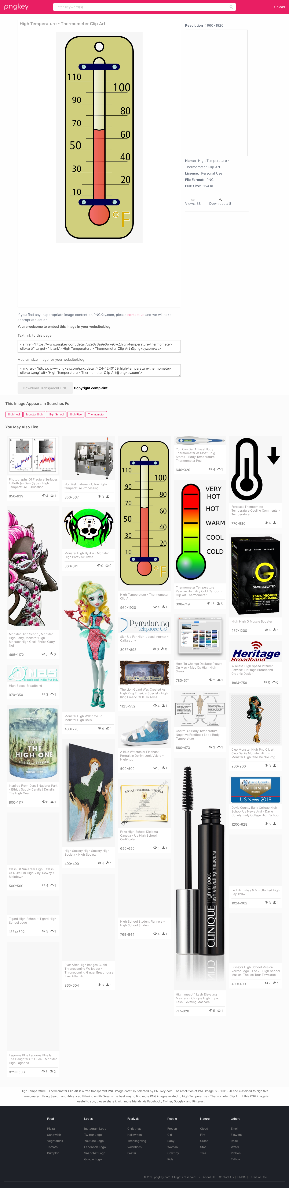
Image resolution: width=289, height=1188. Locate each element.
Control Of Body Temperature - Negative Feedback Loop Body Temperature (198, 734)
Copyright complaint (90, 388)
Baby (171, 1141)
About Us (209, 1177)
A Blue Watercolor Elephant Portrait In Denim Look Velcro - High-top (142, 755)
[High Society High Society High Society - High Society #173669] (88, 793)
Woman (172, 1147)
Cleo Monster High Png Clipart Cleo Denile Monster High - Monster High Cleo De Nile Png (253, 753)
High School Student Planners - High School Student (142, 923)
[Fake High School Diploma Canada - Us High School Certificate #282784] (144, 803)
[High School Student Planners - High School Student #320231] (144, 888)
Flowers (236, 1134)
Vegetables (55, 1141)
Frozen (172, 1128)
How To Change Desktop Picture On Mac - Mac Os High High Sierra (199, 667)
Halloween (134, 1134)
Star (203, 1147)
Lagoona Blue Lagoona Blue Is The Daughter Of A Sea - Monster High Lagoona (33, 1059)
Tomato (52, 1147)
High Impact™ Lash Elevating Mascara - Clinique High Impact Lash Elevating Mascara (198, 998)
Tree (203, 1153)
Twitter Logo (93, 1134)
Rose (234, 1141)
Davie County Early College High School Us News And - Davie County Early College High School (255, 811)
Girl (169, 1134)
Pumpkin (53, 1153)
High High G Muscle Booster (251, 621)
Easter (131, 1153)
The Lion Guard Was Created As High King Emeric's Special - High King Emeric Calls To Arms (144, 693)
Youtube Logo (94, 1141)
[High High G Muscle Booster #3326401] (255, 575)
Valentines (134, 1147)
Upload (279, 7)
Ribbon (236, 1153)
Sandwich (54, 1134)
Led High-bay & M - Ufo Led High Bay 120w (255, 892)
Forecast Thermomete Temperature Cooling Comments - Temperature (255, 510)
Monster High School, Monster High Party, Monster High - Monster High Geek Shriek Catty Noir (32, 639)
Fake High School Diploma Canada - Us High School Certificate (139, 835)
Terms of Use (258, 1177)
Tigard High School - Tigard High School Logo (32, 920)
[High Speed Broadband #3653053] (33, 673)
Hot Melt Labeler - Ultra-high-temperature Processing (86, 486)
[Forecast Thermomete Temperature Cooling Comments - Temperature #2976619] (255, 469)
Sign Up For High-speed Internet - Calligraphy (144, 638)
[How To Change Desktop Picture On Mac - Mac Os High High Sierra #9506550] (200, 637)
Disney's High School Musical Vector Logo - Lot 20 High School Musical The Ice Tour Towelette (255, 970)
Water (235, 1147)
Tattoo (235, 1159)
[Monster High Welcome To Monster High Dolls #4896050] (88, 644)
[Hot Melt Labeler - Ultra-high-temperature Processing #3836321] (88, 458)
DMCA (241, 1177)
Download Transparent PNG (45, 388)
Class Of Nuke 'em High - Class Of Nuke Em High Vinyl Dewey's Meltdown (31, 872)
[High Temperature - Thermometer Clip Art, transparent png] (99, 137)
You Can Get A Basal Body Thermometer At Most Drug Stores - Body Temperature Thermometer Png (195, 454)
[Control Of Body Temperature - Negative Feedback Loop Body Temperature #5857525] (200, 709)
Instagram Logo (95, 1128)
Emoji (234, 1128)
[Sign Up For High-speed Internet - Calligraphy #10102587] (144, 625)
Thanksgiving (136, 1141)
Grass (204, 1141)
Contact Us (226, 1177)
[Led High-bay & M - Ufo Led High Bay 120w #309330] (255, 860)
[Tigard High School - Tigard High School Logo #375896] (33, 905)
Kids (170, 1159)
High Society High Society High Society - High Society (87, 852)
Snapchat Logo (94, 1153)
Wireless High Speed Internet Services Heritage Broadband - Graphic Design (253, 669)
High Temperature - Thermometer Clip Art (144, 596)
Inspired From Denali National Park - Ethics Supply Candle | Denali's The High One (33, 789)
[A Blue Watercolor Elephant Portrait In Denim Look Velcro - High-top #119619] (144, 732)
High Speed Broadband (25, 685)
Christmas (134, 1128)
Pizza (51, 1128)
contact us (135, 315)
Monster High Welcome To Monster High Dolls (83, 718)
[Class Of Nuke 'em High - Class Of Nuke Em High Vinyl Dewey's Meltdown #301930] (33, 838)
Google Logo (93, 1159)
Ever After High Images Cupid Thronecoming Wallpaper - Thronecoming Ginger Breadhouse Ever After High (89, 970)
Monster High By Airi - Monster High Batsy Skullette (87, 555)
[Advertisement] (65, 274)
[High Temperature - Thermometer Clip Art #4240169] (144, 513)
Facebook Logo (95, 1147)
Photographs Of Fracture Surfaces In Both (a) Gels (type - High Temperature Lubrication (33, 483)
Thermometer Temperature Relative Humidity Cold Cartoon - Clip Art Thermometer (199, 591)
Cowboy (173, 1153)
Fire (202, 1134)
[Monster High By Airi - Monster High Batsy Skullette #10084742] (88, 528)
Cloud (204, 1128)
